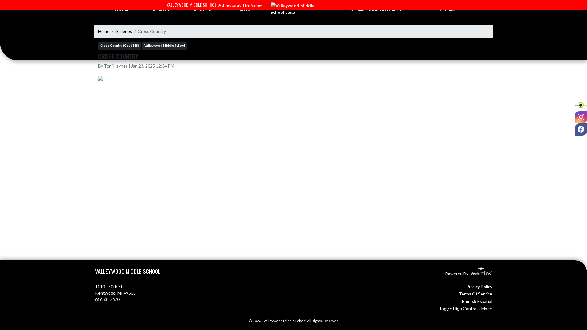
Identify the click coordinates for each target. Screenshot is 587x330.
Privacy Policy (479, 286)
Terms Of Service (475, 293)
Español (484, 301)
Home (103, 31)
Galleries (123, 31)
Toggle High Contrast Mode (465, 308)
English (469, 301)
